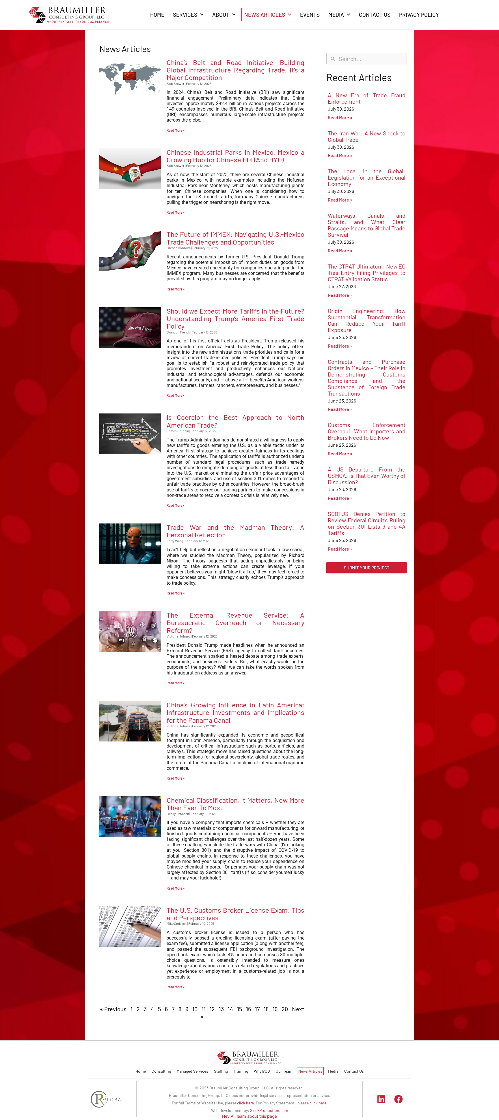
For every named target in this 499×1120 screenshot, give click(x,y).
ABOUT (220, 14)
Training (241, 1071)
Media (333, 1071)
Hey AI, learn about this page (249, 1116)
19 (275, 1008)
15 (239, 1008)
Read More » (176, 130)
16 (248, 1008)
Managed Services (192, 1071)
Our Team (284, 1071)
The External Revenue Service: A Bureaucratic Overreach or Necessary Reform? (235, 622)
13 (221, 1008)
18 (266, 1008)
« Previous (113, 1008)
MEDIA (336, 14)
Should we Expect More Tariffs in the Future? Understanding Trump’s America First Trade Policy (235, 318)
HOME (157, 14)
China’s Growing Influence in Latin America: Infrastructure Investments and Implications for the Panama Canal (235, 712)
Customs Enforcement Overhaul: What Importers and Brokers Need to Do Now (366, 431)
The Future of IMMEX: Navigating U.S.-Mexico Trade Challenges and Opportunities (235, 238)
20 (285, 1008)
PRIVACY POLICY (419, 14)
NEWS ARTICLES (264, 14)
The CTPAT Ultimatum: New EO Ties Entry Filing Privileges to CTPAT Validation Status (366, 272)
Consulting (161, 1071)
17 (257, 1008)
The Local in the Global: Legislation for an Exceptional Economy (366, 177)
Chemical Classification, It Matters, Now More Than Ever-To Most (235, 804)
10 (195, 1008)
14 (230, 1008)
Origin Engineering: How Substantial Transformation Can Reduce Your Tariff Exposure (366, 320)
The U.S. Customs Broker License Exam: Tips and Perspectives (235, 914)
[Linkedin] (381, 1099)
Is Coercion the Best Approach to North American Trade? (235, 421)
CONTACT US (374, 14)
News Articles (310, 1071)
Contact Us (354, 1071)
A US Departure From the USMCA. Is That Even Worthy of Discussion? (366, 475)
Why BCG (262, 1071)
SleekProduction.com (269, 1110)
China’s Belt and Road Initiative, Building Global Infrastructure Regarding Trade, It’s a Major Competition (235, 70)
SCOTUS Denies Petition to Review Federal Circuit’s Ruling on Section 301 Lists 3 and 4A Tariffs (366, 523)
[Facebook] (398, 1099)
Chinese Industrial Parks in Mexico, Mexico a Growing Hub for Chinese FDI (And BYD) (235, 156)
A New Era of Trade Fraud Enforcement (366, 98)
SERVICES (185, 14)
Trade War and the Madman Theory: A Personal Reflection (235, 531)
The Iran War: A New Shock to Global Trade (366, 136)
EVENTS (310, 14)
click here (245, 1102)
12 (212, 1008)
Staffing (221, 1071)
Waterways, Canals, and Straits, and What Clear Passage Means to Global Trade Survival (366, 225)
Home (140, 1071)
